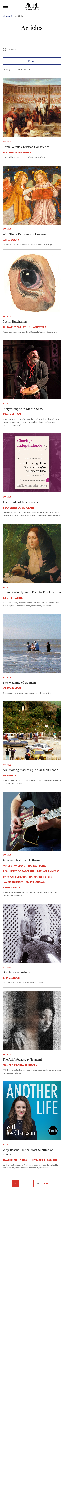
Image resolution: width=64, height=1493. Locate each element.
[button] (6, 6)
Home (6, 16)
